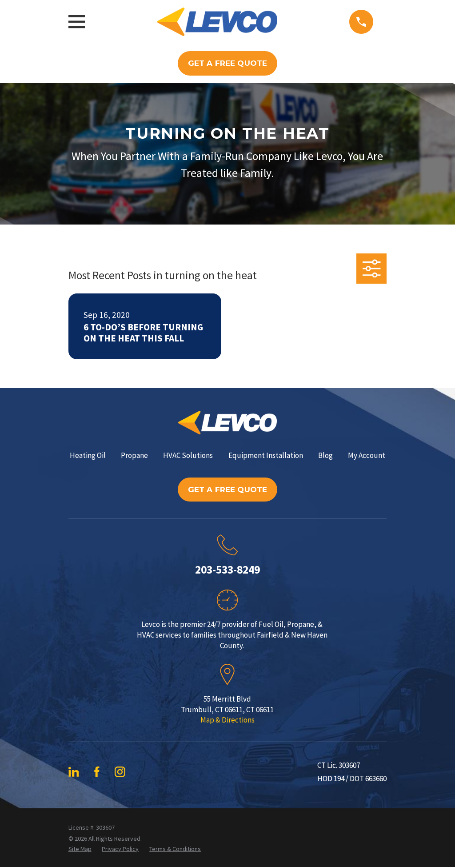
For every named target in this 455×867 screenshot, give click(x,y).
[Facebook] (97, 772)
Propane (134, 455)
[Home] (217, 22)
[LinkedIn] (73, 772)
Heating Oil (88, 455)
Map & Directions (227, 720)
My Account (366, 455)
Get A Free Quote (227, 63)
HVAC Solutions (188, 455)
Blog (325, 455)
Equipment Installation (265, 455)
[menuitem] (80, 849)
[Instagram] (120, 772)
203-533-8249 (227, 569)
